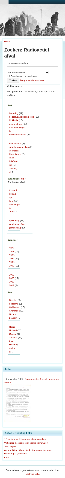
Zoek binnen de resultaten (23, 76)
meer (6, 457)
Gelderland (14, 307)
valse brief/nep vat (13, 161)
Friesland (13, 303)
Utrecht (12, 334)
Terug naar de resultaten (32, 80)
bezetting (13, 113)
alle (22, 178)
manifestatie (15, 143)
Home (7, 41)
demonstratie (15, 124)
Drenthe (13, 300)
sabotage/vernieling (19, 147)
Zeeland (13, 337)
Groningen (14, 310)
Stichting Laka (33, 474)
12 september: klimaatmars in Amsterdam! (25, 439)
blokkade (13, 120)
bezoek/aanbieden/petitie (21, 116)
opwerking (14, 220)
